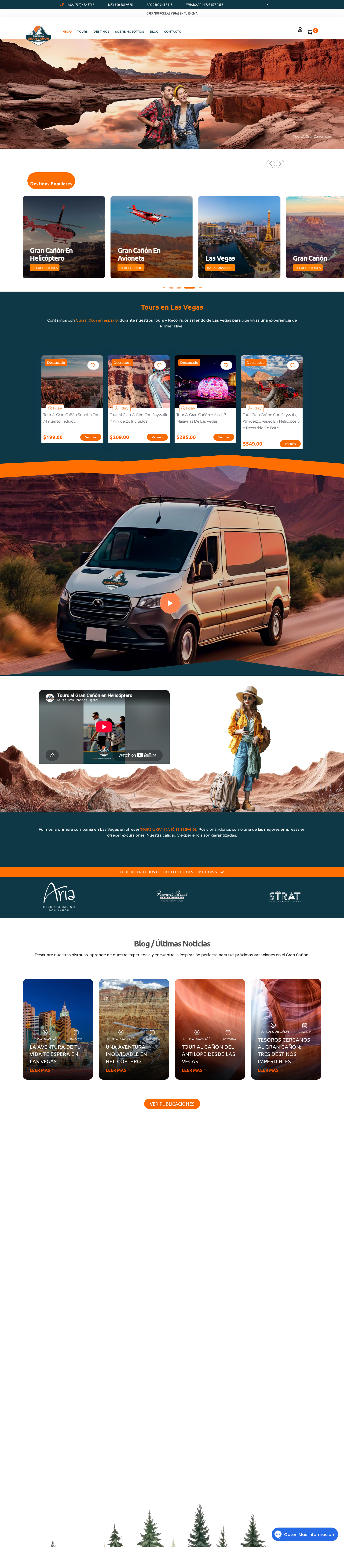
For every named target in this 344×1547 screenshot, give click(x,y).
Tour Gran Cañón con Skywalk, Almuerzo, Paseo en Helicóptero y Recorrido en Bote (271, 421)
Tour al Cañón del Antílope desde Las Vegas (208, 1054)
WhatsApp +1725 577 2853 (204, 5)
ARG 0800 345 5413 (159, 5)
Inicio (67, 31)
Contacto (172, 31)
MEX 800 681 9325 (120, 5)
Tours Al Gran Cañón (46, 1039)
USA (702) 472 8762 (81, 5)
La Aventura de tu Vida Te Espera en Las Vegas (55, 1054)
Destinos (101, 31)
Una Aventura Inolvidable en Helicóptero (126, 1054)
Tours (82, 31)
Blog (154, 31)
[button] (271, 164)
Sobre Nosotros (129, 31)
